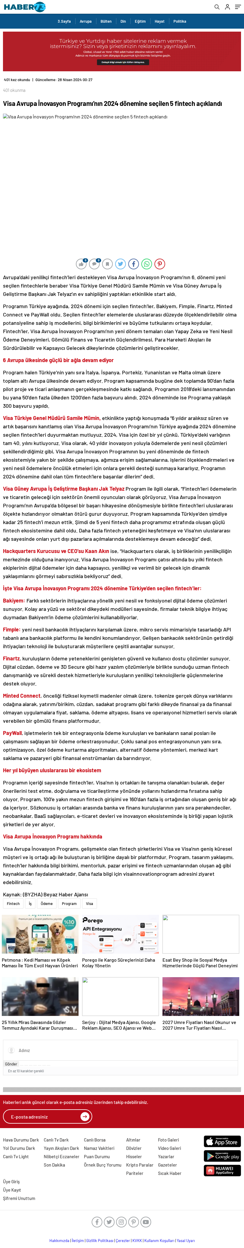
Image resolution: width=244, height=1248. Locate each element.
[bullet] (39, 1065)
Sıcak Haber (170, 1173)
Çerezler (123, 1240)
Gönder (11, 1064)
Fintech (13, 903)
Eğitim (140, 21)
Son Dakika (54, 1164)
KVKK (137, 1240)
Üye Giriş (11, 1181)
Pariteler (134, 1173)
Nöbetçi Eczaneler (61, 1156)
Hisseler (134, 1156)
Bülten (106, 21)
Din (123, 21)
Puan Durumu (97, 1156)
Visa (89, 903)
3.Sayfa (64, 21)
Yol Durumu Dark (19, 1148)
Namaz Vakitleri (99, 1148)
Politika (179, 21)
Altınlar (133, 1139)
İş (30, 903)
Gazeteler (167, 1164)
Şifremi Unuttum (19, 1198)
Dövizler (134, 1148)
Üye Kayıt (12, 1190)
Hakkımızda (59, 1240)
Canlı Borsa (95, 1139)
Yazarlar (166, 1156)
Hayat (160, 21)
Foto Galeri (168, 1139)
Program (69, 903)
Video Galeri (169, 1148)
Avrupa (86, 21)
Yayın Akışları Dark (61, 1148)
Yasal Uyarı (186, 1240)
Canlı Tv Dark (56, 1139)
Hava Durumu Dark (21, 1139)
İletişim (78, 1240)
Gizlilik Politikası (99, 1240)
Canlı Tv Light (16, 1156)
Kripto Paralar (140, 1164)
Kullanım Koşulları (159, 1240)
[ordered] (35, 1065)
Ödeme (47, 903)
